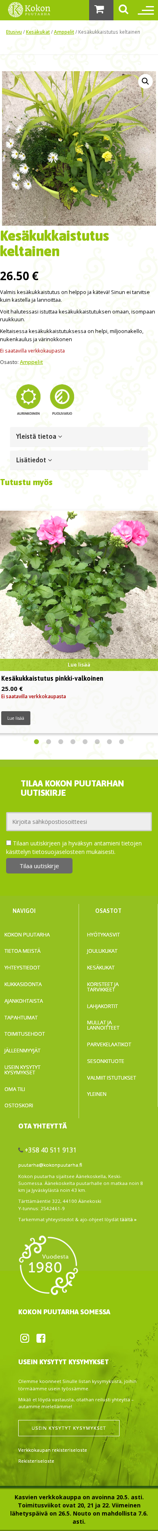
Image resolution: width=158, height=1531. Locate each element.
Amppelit (64, 31)
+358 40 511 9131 (51, 1150)
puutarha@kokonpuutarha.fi (50, 1165)
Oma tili (14, 1089)
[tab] (79, 436)
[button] (145, 81)
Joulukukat (102, 950)
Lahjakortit (102, 1006)
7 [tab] (109, 742)
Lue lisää (15, 718)
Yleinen (97, 1094)
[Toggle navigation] (144, 10)
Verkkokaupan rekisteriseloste (52, 1450)
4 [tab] (73, 742)
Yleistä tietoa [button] (37, 436)
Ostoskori (18, 1105)
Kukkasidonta (23, 984)
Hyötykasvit (103, 934)
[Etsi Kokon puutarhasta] (123, 10)
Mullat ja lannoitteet (103, 1025)
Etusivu (14, 31)
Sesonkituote (105, 1061)
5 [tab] (85, 742)
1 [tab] (36, 742)
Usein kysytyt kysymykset (22, 1069)
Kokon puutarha (27, 934)
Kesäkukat (38, 31)
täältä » (128, 1219)
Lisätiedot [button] (32, 460)
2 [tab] (49, 742)
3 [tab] (61, 742)
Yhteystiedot (22, 967)
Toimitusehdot (24, 1033)
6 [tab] (97, 742)
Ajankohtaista (23, 1000)
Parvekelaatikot (109, 1044)
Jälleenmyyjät (22, 1050)
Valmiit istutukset (111, 1077)
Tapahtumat (21, 1017)
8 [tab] (121, 742)
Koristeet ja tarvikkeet (103, 986)
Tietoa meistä (22, 950)
